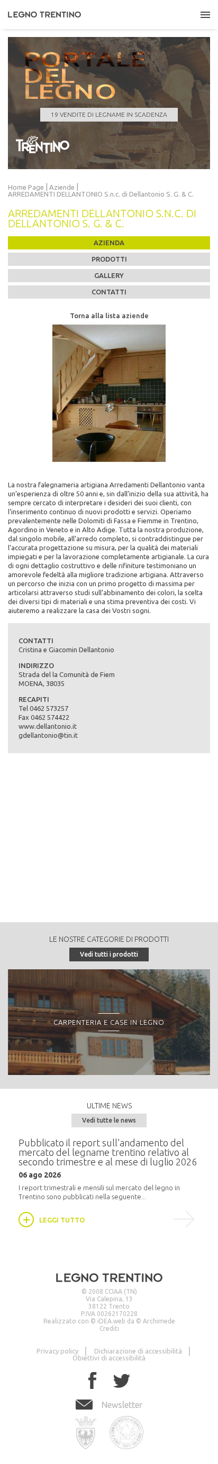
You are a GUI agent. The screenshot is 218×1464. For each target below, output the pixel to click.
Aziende (62, 187)
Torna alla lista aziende (109, 315)
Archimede (159, 1321)
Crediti (109, 1328)
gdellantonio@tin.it (48, 735)
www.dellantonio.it (48, 726)
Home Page (26, 187)
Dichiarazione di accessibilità (138, 1351)
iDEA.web (111, 1321)
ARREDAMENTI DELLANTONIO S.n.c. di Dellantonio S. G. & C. (101, 194)
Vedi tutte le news (109, 1120)
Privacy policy (57, 1351)
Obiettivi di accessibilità (109, 1357)
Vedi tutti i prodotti (109, 954)
